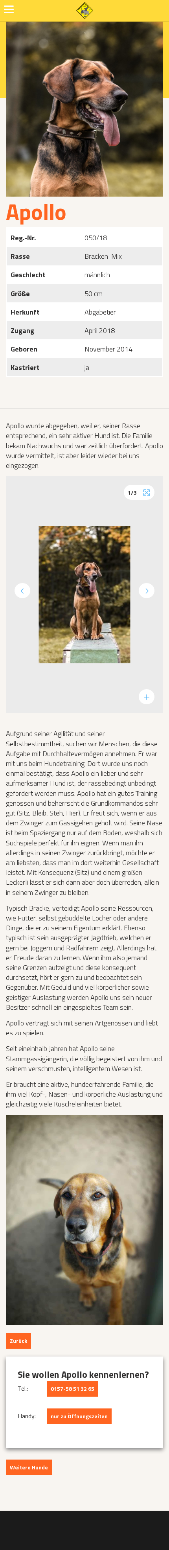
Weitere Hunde (29, 1467)
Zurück (18, 1340)
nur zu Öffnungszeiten (79, 1416)
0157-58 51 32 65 (72, 1388)
